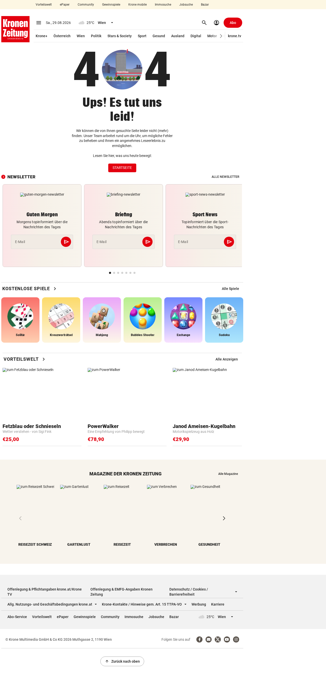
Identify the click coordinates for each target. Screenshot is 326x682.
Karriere (217, 604)
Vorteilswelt (44, 4)
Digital (196, 36)
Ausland (177, 36)
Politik (96, 36)
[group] (230, 289)
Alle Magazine (228, 474)
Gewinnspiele (111, 4)
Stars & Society (119, 36)
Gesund (159, 36)
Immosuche (163, 4)
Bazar (205, 4)
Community (86, 4)
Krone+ (41, 36)
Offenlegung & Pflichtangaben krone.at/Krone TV (44, 591)
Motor (212, 36)
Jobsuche (186, 4)
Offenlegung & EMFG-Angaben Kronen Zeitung (121, 591)
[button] (221, 36)
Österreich (62, 36)
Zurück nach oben (122, 661)
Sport (142, 36)
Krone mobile (137, 4)
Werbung (199, 604)
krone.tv (234, 36)
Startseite (122, 168)
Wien (81, 36)
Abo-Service (17, 617)
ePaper (65, 4)
